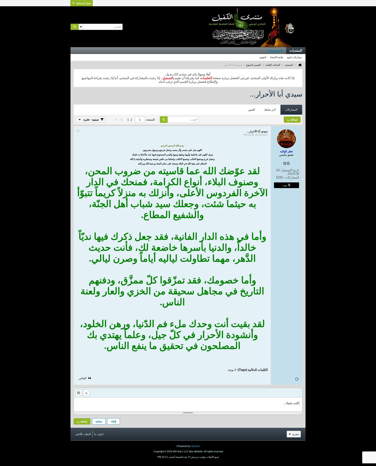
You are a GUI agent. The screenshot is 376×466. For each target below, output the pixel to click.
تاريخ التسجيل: (290, 170)
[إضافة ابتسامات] (78, 393)
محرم (295, 434)
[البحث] (74, 27)
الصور (251, 109)
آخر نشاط (270, 109)
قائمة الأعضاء (276, 57)
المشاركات (291, 109)
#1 (78, 130)
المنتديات (295, 50)
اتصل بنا (98, 434)
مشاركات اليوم (294, 57)
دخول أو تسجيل (83, 3)
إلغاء (113, 421)
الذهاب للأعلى (83, 434)
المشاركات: (291, 177)
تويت (284, 185)
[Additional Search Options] (81, 27)
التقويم (262, 57)
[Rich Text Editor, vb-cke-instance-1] (188, 404)
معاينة (98, 421)
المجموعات (275, 50)
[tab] (291, 110)
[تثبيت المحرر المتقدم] (86, 393)
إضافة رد (82, 421)
